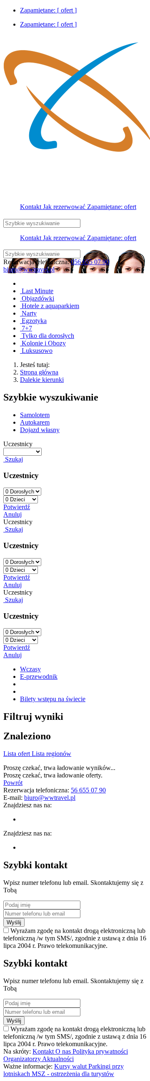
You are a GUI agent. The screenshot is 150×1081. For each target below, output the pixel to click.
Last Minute (36, 290)
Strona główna (39, 372)
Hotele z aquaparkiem (49, 305)
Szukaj (13, 459)
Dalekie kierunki (42, 379)
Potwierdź (16, 506)
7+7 (26, 328)
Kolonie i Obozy (43, 343)
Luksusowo (36, 350)
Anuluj (12, 514)
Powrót (12, 782)
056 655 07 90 (90, 261)
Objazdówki (37, 298)
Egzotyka (33, 320)
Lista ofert (17, 753)
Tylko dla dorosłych (47, 335)
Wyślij (14, 922)
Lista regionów (51, 753)
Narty (28, 313)
